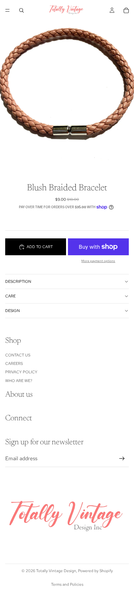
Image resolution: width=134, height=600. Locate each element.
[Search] (21, 10)
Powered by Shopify (95, 570)
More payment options (98, 261)
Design (12, 310)
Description (18, 281)
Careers (14, 363)
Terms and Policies (67, 584)
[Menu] (7, 10)
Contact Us (17, 354)
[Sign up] (122, 458)
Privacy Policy (21, 372)
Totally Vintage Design (56, 570)
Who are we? (18, 380)
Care (10, 296)
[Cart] (126, 10)
